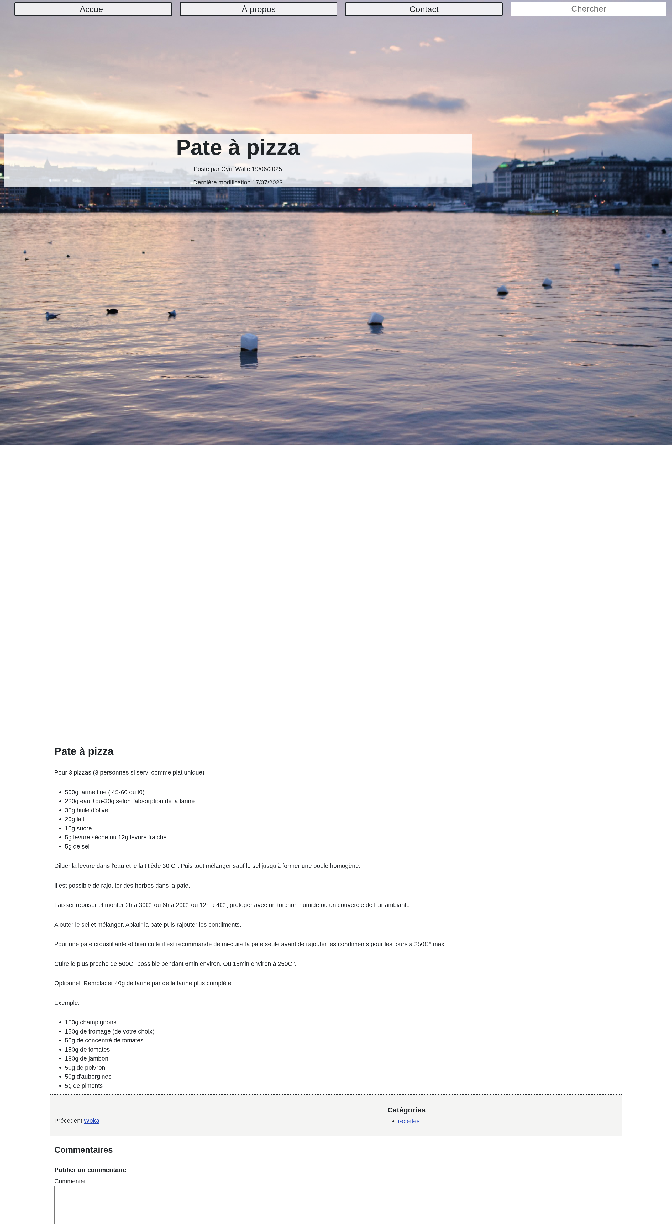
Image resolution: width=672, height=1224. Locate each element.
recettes (409, 1121)
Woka (91, 1120)
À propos (259, 9)
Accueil (93, 9)
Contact (424, 9)
